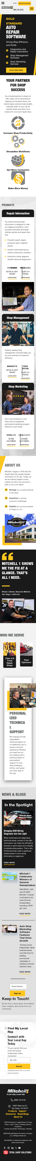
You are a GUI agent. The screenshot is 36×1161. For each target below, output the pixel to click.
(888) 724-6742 (20, 1100)
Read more (9, 863)
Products (12, 1111)
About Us (18, 1116)
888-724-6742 (18, 10)
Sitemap (29, 1129)
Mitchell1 (7, 9)
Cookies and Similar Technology (14, 1129)
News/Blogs (23, 1114)
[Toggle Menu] (31, 8)
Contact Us (6, 13)
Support (22, 1111)
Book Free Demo (24, 3)
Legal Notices (21, 1122)
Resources (11, 1114)
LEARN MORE (12, 277)
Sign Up (17, 993)
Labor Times (14, 1124)
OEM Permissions (10, 1122)
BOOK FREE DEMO (16, 70)
